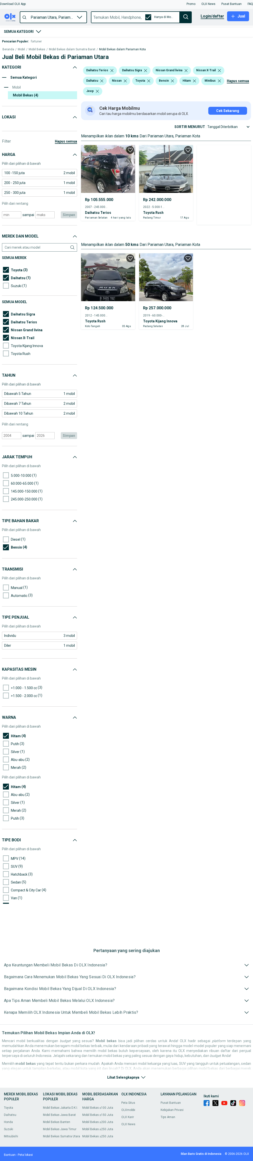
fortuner (36, 41)
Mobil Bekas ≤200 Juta (97, 1122)
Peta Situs (128, 1103)
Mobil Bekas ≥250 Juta (97, 1136)
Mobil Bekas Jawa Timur (59, 1129)
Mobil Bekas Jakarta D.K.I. (60, 1107)
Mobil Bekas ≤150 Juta (97, 1115)
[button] (13, 4)
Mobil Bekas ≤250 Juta (97, 1129)
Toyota (8, 1107)
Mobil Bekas (37, 49)
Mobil (21, 49)
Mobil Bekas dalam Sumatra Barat (72, 49)
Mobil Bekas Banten (56, 1122)
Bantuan (10, 1155)
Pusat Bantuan (171, 1103)
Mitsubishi (11, 1136)
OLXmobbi (128, 1110)
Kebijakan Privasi (172, 1110)
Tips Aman (168, 1117)
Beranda (8, 49)
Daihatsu (10, 1115)
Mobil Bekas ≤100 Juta (97, 1107)
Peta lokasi (25, 1155)
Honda (8, 1122)
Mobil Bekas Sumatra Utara (61, 1136)
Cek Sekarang (227, 111)
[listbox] (112, 70)
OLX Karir (127, 1117)
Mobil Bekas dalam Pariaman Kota (122, 49)
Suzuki (8, 1129)
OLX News (128, 1124)
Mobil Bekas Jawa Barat (59, 1115)
